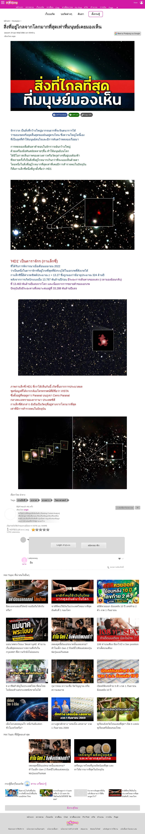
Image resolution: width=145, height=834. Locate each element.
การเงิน (103, 7)
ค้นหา (81, 14)
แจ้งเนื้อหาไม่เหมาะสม (129, 829)
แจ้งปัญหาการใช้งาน (110, 829)
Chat (57, 7)
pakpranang (33, 558)
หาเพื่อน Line (67, 7)
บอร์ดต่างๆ (66, 14)
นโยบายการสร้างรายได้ (69, 829)
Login (63, 545)
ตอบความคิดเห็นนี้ (117, 567)
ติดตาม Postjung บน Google (129, 34)
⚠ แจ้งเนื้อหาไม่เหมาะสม (124, 508)
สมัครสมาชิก (93, 545)
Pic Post (78, 7)
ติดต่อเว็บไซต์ (95, 829)
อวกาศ (34, 500)
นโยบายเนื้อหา (52, 829)
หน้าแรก (19, 7)
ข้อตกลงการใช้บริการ (16, 829)
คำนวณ (94, 7)
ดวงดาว (45, 500)
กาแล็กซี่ (21, 500)
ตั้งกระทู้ (96, 14)
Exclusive (16, 21)
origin (14, 36)
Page (111, 7)
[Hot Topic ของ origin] (10, 519)
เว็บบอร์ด (40, 7)
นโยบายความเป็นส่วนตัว (36, 829)
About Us (84, 829)
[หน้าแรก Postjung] (12, 2)
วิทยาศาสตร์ (60, 500)
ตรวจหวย (30, 7)
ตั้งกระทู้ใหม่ (72, 808)
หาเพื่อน (50, 7)
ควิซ (86, 7)
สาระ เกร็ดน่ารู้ (38, 783)
